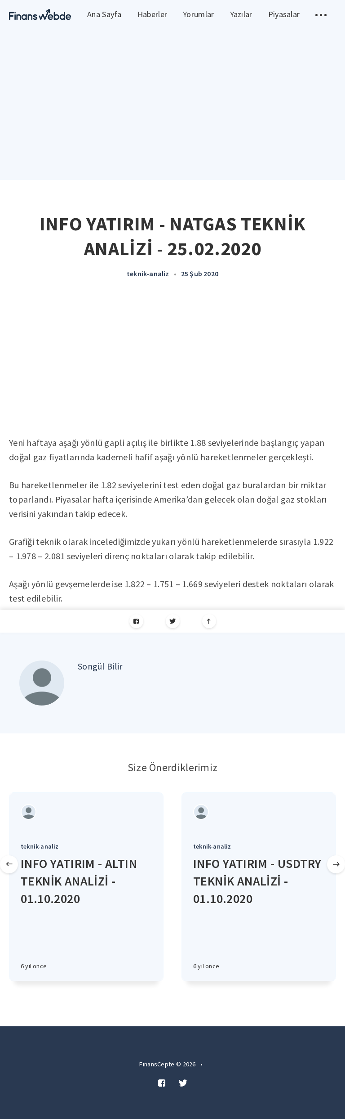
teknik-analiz (148, 274)
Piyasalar (284, 14)
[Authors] (28, 812)
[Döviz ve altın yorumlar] (40, 14)
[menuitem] (40, 14)
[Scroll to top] (209, 621)
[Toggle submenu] (321, 14)
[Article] (86, 812)
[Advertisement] (172, 368)
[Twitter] (173, 621)
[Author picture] (41, 683)
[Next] (336, 864)
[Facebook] (136, 621)
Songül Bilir (100, 666)
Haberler (152, 14)
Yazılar (241, 14)
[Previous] (9, 864)
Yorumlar (198, 14)
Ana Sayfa (104, 14)
